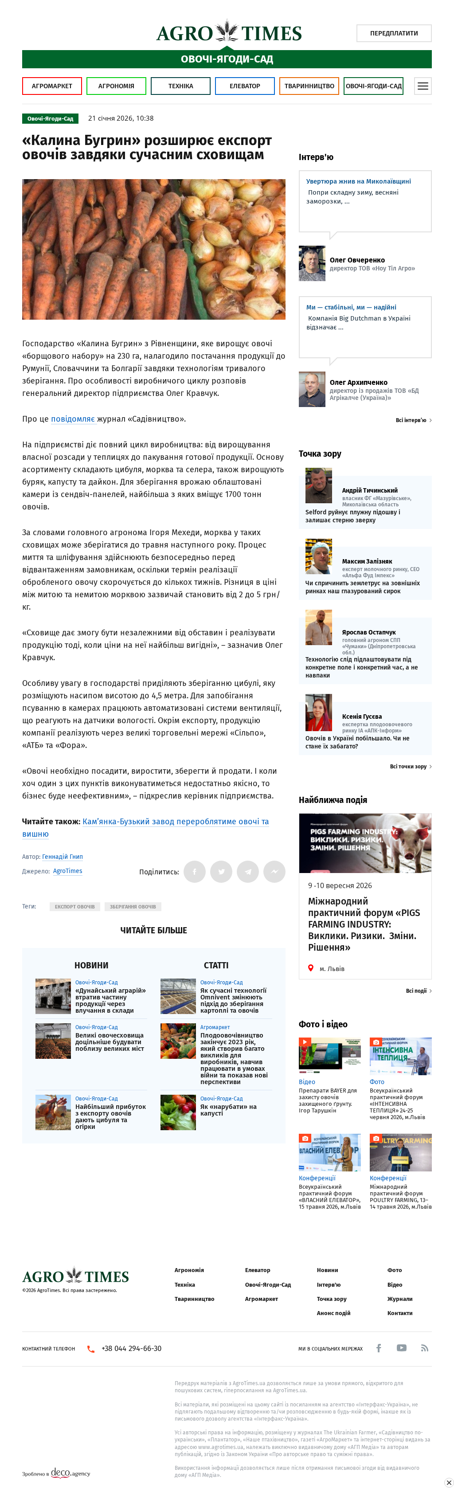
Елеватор (245, 86)
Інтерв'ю (328, 1284)
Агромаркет (52, 86)
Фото (394, 1270)
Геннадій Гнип (62, 857)
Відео (395, 1284)
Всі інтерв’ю (411, 420)
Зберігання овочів (133, 907)
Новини (327, 1270)
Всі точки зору (408, 766)
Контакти (400, 1313)
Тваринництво (309, 86)
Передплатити (394, 33)
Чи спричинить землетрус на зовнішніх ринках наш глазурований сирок (362, 587)
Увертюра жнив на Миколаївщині (358, 181)
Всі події (416, 991)
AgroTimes (67, 871)
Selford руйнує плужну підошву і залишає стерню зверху (352, 516)
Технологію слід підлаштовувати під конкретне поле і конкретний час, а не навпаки (361, 667)
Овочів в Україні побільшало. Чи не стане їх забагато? (357, 742)
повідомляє (74, 419)
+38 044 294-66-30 (131, 1348)
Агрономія (116, 86)
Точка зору (332, 1299)
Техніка (180, 86)
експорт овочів (75, 907)
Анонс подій (334, 1313)
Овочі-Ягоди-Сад (374, 86)
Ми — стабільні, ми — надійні (351, 307)
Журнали (400, 1299)
